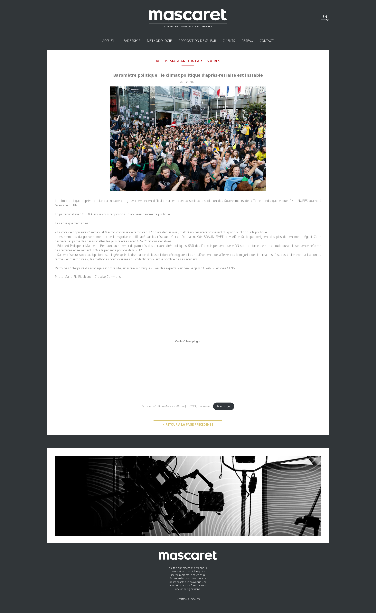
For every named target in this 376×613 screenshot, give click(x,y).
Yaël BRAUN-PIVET (210, 237)
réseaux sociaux (188, 201)
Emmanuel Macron (102, 232)
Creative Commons (108, 276)
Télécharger (224, 406)
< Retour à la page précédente (188, 424)
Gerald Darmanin (183, 237)
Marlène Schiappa (241, 237)
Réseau (247, 41)
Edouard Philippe (68, 246)
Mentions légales (188, 599)
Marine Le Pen (95, 246)
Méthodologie (159, 41)
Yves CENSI (228, 268)
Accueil (108, 41)
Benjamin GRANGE (202, 268)
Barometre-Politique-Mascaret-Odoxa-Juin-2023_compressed (176, 406)
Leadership (131, 41)
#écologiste (176, 255)
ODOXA (87, 214)
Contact (267, 41)
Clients (229, 41)
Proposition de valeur (197, 41)
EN (325, 16)
